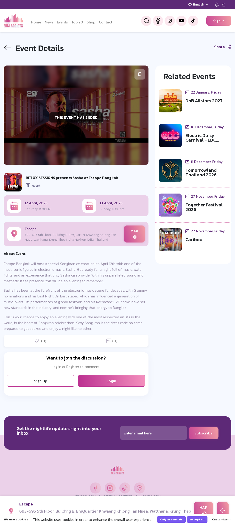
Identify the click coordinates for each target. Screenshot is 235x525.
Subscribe (203, 433)
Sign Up (40, 381)
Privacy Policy (85, 496)
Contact (105, 22)
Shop (91, 22)
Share (220, 47)
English (198, 4)
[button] (139, 74)
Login (111, 381)
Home (36, 22)
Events (62, 22)
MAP (134, 231)
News (49, 22)
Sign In (218, 20)
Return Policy (150, 496)
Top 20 (77, 22)
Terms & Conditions (118, 496)
